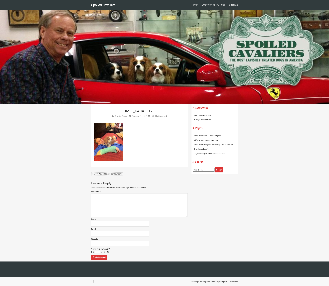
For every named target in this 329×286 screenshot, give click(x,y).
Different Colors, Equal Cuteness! (206, 140)
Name (93, 219)
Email (93, 229)
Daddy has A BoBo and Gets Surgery (107, 174)
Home (195, 5)
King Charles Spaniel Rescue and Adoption (209, 153)
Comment (96, 191)
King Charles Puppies (201, 149)
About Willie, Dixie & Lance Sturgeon (207, 136)
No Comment (161, 116)
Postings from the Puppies (203, 120)
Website (94, 239)
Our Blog (233, 5)
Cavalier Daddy (121, 116)
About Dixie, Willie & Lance (213, 5)
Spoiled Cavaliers (103, 5)
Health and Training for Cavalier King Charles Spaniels (213, 145)
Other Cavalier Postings (202, 115)
